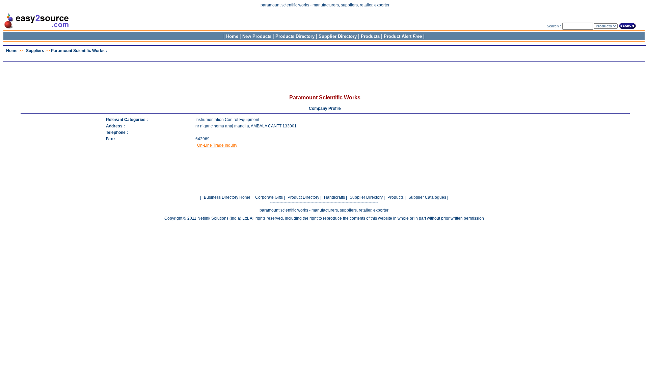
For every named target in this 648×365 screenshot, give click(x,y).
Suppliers (35, 50)
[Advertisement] (324, 55)
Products (370, 36)
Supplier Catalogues (427, 197)
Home (232, 36)
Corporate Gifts (269, 197)
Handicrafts (334, 197)
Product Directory (303, 197)
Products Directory (295, 36)
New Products (256, 36)
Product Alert (403, 36)
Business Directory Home (227, 197)
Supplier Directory (338, 36)
